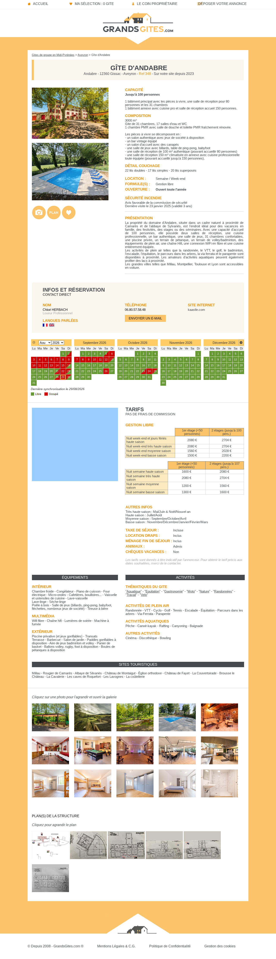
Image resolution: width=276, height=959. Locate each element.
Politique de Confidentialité (170, 946)
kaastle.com (196, 309)
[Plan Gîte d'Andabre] (50, 862)
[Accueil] (138, 21)
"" (133, 591)
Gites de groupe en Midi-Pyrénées (53, 55)
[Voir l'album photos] (39, 218)
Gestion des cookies (219, 946)
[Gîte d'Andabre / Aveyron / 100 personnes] (70, 137)
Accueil (40, 4)
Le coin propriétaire (157, 4)
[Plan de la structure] (54, 218)
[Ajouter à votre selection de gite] (69, 218)
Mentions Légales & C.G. (116, 946)
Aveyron (83, 55)
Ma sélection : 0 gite (94, 4)
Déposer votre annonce (222, 4)
